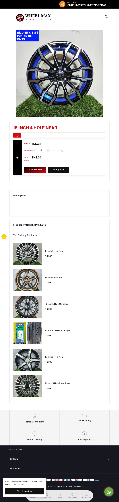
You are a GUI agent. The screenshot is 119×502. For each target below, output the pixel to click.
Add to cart (36, 169)
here (22, 484)
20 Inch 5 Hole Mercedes (56, 304)
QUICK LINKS (15, 449)
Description (19, 195)
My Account (15, 468)
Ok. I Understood (25, 491)
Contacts (13, 459)
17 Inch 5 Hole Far (53, 277)
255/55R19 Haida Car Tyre (57, 330)
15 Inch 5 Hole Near (54, 251)
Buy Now (59, 169)
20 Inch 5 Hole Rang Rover (57, 383)
